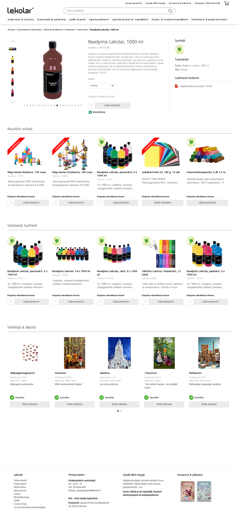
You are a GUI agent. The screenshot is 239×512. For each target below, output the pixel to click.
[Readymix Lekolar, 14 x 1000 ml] (72, 253)
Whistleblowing (21, 497)
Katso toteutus (29, 404)
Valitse (91, 79)
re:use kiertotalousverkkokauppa (29, 507)
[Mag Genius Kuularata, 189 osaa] (72, 154)
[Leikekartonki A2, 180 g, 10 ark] (162, 154)
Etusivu (11, 29)
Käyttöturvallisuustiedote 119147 (196, 86)
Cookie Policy (20, 504)
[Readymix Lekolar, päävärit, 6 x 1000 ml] (207, 253)
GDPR (16, 501)
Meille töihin (20, 487)
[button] (24, 105)
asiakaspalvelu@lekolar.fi (89, 491)
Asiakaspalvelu (133, 3)
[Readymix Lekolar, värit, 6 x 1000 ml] (117, 253)
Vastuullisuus (20, 491)
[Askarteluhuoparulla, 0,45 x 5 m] (207, 154)
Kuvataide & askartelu (29, 29)
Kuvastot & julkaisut (180, 3)
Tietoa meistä (20, 481)
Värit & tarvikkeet (53, 29)
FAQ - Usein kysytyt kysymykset (83, 498)
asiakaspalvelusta (150, 495)
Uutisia (17, 494)
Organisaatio (20, 484)
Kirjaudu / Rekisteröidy (207, 3)
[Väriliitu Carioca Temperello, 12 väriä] (162, 253)
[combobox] (119, 11)
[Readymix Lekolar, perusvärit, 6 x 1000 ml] (117, 154)
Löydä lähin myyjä (155, 3)
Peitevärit (70, 29)
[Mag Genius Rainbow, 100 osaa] (27, 154)
